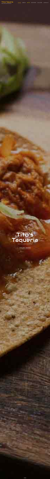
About (24, 2)
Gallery (39, 2)
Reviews (33, 2)
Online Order (25, 247)
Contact (46, 2)
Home (19, 2)
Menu (28, 2)
